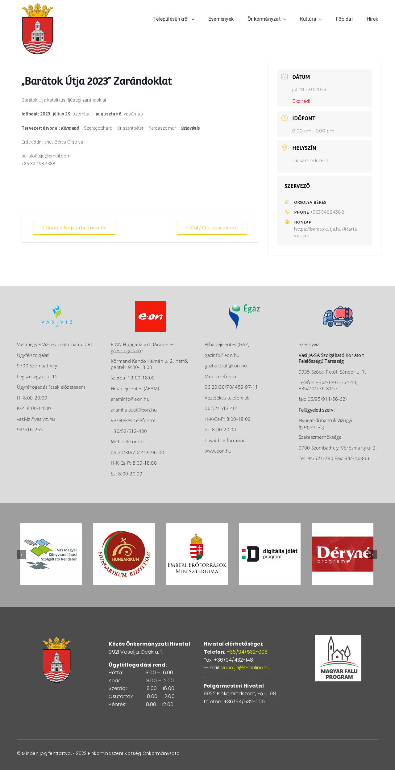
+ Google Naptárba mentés (74, 228)
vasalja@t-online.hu (246, 667)
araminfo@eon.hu (130, 399)
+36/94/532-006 (247, 651)
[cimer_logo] (37, 5)
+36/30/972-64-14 (336, 382)
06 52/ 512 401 (222, 408)
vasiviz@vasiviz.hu (36, 419)
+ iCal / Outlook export (212, 228)
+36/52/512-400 (129, 431)
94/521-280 (320, 458)
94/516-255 (30, 429)
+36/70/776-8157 (318, 388)
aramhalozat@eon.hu (134, 410)
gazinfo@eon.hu (222, 355)
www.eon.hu (218, 451)
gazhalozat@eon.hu (226, 365)
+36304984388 (327, 212)
